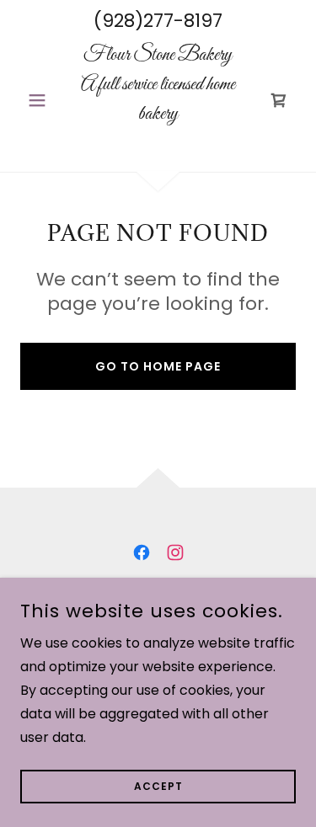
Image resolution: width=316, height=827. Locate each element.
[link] (158, 99)
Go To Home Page (158, 366)
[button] (41, 100)
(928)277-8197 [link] (158, 21)
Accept (158, 786)
